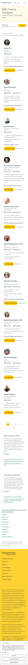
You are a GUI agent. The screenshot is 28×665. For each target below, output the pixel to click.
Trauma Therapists (13, 542)
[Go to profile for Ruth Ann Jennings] (14, 275)
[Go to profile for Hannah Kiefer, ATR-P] (14, 201)
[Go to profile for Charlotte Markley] (14, 352)
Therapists (4, 542)
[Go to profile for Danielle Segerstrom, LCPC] (14, 238)
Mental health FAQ (7, 576)
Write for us (5, 561)
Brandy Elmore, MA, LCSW (13, 320)
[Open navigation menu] (24, 2)
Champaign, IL (5, 522)
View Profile (19, 70)
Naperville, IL (5, 517)
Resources (5, 573)
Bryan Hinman (9, 126)
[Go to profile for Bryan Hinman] (14, 121)
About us (4, 564)
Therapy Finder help (7, 558)
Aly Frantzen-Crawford (12, 166)
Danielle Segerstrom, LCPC (13, 244)
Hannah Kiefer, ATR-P (11, 207)
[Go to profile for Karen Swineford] (14, 81)
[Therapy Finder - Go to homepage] (13, 553)
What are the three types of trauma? (13, 461)
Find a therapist (6, 567)
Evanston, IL (5, 519)
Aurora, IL (4, 534)
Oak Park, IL (5, 524)
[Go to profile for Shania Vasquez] (14, 389)
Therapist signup (6, 579)
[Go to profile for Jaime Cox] (14, 42)
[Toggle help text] (22, 35)
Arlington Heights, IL (7, 536)
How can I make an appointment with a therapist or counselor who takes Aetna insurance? (14, 500)
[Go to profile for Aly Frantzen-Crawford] (14, 160)
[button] (14, 55)
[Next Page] (14, 427)
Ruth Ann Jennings (10, 281)
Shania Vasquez (9, 394)
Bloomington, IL (6, 527)
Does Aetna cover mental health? (13, 496)
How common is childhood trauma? (13, 459)
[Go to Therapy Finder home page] (6, 2)
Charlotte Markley (10, 357)
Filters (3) (22, 25)
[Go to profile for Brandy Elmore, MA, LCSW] (14, 314)
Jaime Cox (7, 48)
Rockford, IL (5, 529)
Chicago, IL (5, 514)
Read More (7, 454)
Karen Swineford (10, 87)
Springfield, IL (5, 531)
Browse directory (7, 570)
